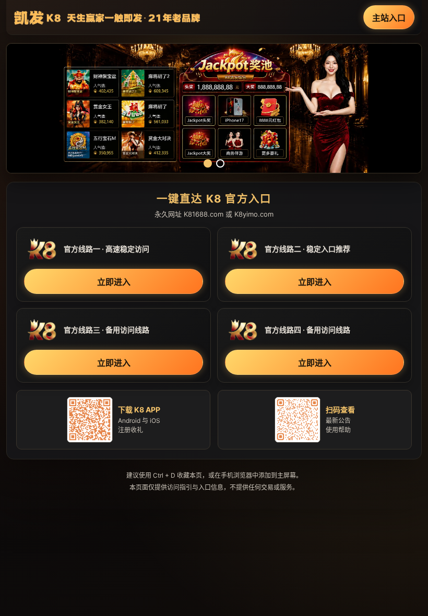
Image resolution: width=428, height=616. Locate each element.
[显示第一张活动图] (208, 163)
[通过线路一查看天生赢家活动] (214, 108)
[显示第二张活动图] (220, 163)
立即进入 (113, 282)
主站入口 (389, 18)
